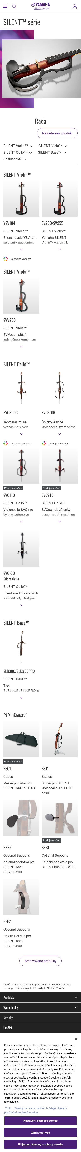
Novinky (8, 1017)
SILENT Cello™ (15, 152)
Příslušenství (12, 158)
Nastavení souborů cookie (40, 1120)
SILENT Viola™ (50, 145)
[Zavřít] (76, 1038)
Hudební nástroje (61, 984)
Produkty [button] (8, 997)
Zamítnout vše (40, 1132)
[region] (40, 1092)
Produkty (38, 988)
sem (8, 1097)
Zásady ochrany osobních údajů (35, 1108)
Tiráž (8, 1108)
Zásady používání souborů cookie (35, 1110)
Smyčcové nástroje (18, 988)
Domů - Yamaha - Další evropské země (25, 984)
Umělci (7, 1027)
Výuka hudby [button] (10, 1007)
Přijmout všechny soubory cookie (40, 1144)
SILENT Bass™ (49, 152)
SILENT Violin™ (15, 145)
